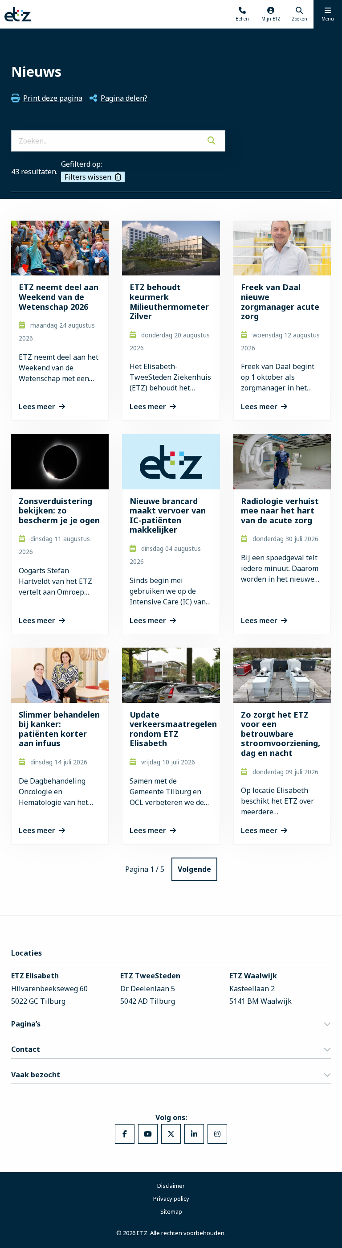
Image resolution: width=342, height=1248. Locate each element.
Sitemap (171, 1211)
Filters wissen (88, 177)
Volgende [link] (194, 869)
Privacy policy (171, 1199)
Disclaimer (171, 1186)
